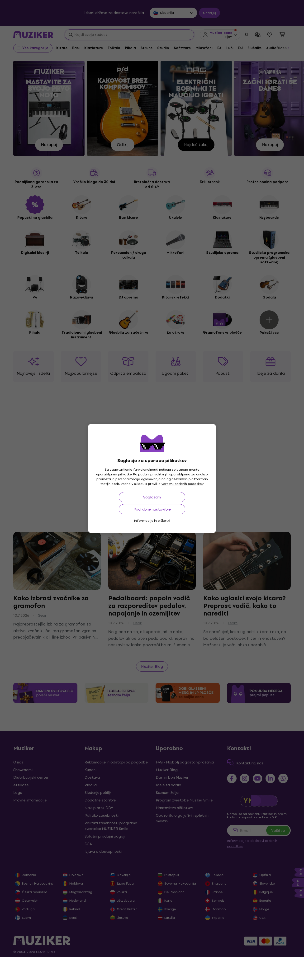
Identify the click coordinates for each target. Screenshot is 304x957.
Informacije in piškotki (152, 520)
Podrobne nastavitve (152, 509)
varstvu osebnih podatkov (182, 484)
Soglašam (152, 497)
